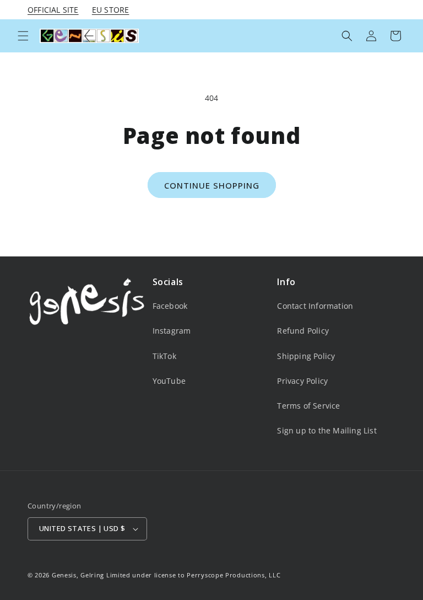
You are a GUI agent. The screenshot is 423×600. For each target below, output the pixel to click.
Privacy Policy (302, 381)
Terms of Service (308, 405)
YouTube (169, 381)
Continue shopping (211, 185)
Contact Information (315, 306)
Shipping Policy (306, 356)
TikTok (164, 356)
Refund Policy (303, 330)
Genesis (64, 575)
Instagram (172, 330)
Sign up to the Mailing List (326, 430)
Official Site (53, 9)
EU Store (110, 9)
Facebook (170, 306)
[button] (23, 36)
